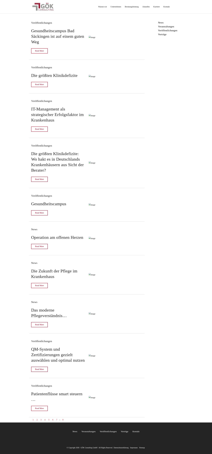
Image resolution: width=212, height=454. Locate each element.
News (75, 431)
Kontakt (135, 431)
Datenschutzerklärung (121, 448)
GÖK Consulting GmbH (89, 448)
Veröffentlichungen (108, 431)
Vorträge (124, 431)
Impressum (134, 448)
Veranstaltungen (88, 431)
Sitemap (142, 448)
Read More (39, 51)
